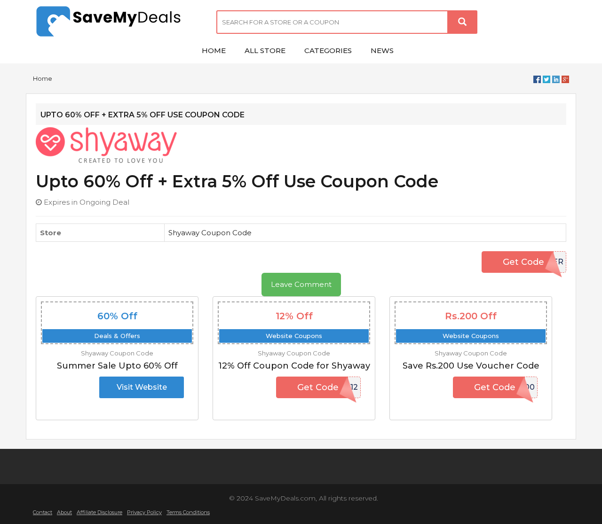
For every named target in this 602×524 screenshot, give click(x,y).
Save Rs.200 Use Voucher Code (471, 366)
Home (42, 78)
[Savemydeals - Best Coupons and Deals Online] (117, 22)
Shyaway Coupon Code (210, 232)
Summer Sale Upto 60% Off (117, 366)
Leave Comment (301, 284)
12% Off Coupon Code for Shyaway (294, 366)
